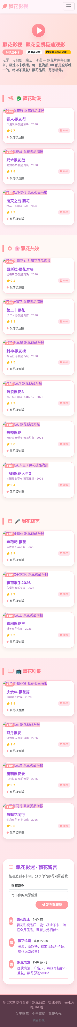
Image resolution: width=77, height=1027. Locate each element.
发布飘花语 (53, 905)
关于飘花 (22, 1014)
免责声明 (38, 1014)
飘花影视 (17, 6)
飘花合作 (55, 1014)
